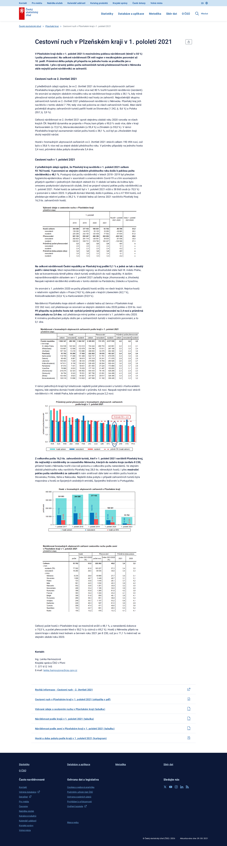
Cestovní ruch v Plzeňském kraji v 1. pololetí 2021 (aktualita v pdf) (73, 699)
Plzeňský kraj (52, 26)
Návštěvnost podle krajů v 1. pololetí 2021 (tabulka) (64, 718)
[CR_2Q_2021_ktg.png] (189, 738)
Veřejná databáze (27, 792)
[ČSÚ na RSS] (187, 786)
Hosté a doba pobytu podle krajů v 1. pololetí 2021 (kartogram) (71, 738)
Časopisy (23, 806)
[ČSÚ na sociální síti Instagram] (176, 786)
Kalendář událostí (76, 3)
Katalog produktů (99, 3)
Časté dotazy (139, 3)
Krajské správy (120, 3)
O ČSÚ (186, 13)
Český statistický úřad (30, 26)
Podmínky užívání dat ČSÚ (80, 792)
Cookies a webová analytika (81, 787)
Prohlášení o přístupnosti (79, 801)
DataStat (23, 797)
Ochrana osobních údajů (79, 797)
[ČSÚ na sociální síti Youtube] (170, 786)
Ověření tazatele (75, 806)
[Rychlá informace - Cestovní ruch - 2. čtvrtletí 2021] (189, 689)
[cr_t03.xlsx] (189, 728)
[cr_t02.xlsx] (189, 718)
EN (202, 3)
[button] (41, 779)
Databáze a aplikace (131, 13)
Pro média (37, 3)
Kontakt (23, 3)
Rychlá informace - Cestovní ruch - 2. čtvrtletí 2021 (64, 689)
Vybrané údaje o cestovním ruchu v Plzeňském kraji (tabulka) (70, 709)
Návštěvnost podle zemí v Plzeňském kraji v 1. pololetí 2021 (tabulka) (75, 728)
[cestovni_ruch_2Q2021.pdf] (189, 699)
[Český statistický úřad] (28, 13)
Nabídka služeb (55, 3)
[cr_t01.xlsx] (189, 709)
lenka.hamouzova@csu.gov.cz (60, 670)
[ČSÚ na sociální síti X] (165, 786)
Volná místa (157, 3)
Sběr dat (171, 13)
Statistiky (107, 13)
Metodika (155, 13)
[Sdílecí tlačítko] (188, 41)
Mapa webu (73, 822)
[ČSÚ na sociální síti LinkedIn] (181, 786)
